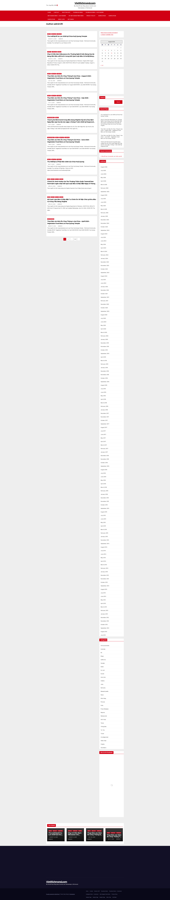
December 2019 (105, 343)
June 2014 (103, 554)
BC (101, 652)
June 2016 (103, 476)
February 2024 (104, 255)
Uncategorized (104, 737)
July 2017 (103, 431)
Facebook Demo (78, 12)
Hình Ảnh (103, 677)
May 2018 (103, 395)
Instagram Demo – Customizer (57, 15)
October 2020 (104, 307)
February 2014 (104, 568)
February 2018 (104, 406)
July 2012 (103, 635)
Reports (49, 51)
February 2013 (104, 610)
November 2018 (105, 374)
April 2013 (103, 603)
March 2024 (104, 251)
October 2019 (104, 350)
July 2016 (103, 473)
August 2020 (104, 314)
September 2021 (105, 297)
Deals (102, 666)
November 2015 (105, 501)
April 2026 (103, 181)
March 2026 (104, 184)
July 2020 (103, 318)
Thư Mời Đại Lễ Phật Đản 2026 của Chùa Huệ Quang (65, 162)
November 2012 (105, 621)
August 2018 (104, 385)
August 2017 (104, 427)
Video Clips (61, 19)
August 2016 (104, 469)
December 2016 (105, 455)
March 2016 (104, 487)
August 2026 (104, 167)
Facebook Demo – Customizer (95, 12)
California (103, 659)
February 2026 (104, 188)
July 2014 (103, 550)
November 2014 (105, 540)
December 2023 (105, 262)
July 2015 (103, 515)
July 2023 (103, 279)
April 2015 (103, 526)
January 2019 (104, 367)
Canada (103, 663)
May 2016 (103, 480)
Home (49, 12)
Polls (102, 705)
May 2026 (103, 177)
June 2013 (103, 596)
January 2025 (104, 216)
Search (102, 97)
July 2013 (103, 593)
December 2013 (105, 575)
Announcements (51, 117)
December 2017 (105, 413)
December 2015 (105, 497)
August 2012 (104, 631)
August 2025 (104, 195)
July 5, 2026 (51, 102)
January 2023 (104, 286)
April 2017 (103, 441)
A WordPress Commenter (107, 156)
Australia (103, 649)
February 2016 (104, 490)
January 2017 (104, 452)
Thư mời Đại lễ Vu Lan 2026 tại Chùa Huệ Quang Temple (67, 36)
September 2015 (105, 508)
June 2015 (103, 519)
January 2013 (104, 614)
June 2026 (103, 174)
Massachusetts (104, 691)
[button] (123, 15)
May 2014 (103, 557)
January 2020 (104, 339)
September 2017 (105, 424)
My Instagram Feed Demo (76, 15)
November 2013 (105, 578)
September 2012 (105, 628)
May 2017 (103, 438)
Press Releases (105, 709)
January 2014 (104, 571)
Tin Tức (57, 179)
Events (49, 73)
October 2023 (104, 269)
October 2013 (104, 582)
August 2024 (104, 233)
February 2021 (104, 300)
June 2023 (103, 283)
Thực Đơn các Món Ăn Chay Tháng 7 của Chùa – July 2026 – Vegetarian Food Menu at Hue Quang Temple (111, 137)
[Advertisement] (111, 82)
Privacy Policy (91, 15)
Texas (102, 723)
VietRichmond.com (85, 3)
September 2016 (105, 466)
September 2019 (105, 353)
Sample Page (102, 15)
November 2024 (105, 223)
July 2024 (103, 237)
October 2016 (104, 462)
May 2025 (103, 205)
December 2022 (105, 290)
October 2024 (104, 226)
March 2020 (104, 332)
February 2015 (104, 533)
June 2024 (103, 241)
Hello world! (119, 156)
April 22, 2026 (52, 204)
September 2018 (105, 381)
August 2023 (104, 276)
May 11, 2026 (51, 164)
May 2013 (103, 600)
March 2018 (104, 402)
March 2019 (104, 360)
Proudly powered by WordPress (53, 894)
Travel (102, 733)
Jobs (102, 684)
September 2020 (105, 311)
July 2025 (103, 198)
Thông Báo (54, 51)
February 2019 (104, 364)
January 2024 (104, 258)
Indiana (102, 680)
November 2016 (105, 459)
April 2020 (103, 329)
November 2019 (105, 346)
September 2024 (105, 230)
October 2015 (104, 505)
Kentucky (103, 687)
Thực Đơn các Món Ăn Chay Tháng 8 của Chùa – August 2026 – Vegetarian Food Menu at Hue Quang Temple (111, 130)
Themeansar (72, 894)
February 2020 (104, 336)
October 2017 (104, 420)
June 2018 (103, 392)
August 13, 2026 (52, 38)
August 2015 (104, 512)
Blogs (102, 656)
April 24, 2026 (52, 186)
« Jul (102, 65)
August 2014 (104, 547)
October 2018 (104, 378)
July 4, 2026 (51, 124)
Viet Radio (71, 19)
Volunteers (103, 747)
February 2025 (104, 212)
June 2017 (103, 434)
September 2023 (105, 272)
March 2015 (104, 529)
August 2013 (104, 589)
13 (111, 53)
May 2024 (103, 244)
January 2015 (104, 536)
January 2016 (104, 494)
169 (75, 239)
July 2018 (103, 388)
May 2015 (103, 522)
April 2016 (103, 483)
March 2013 (104, 607)
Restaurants (104, 716)
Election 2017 (66, 12)
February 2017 (104, 448)
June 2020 (103, 321)
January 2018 (104, 409)
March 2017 (104, 445)
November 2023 (105, 265)
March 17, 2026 (52, 226)
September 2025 (105, 191)
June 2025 (103, 202)
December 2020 (105, 304)
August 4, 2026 (52, 58)
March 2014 (104, 564)
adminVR (61, 38)
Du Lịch (103, 670)
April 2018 (103, 399)
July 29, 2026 (51, 80)
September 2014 (105, 543)
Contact (56, 12)
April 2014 (103, 561)
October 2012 (104, 624)
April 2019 (103, 357)
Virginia (59, 51)
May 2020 (103, 325)
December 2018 (105, 371)
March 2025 (104, 209)
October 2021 (104, 293)
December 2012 (105, 617)
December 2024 (105, 219)
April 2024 (103, 248)
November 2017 (105, 417)
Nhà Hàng (103, 698)
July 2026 (103, 170)
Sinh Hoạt (54, 73)
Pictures (103, 702)
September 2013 (105, 585)
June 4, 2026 (51, 144)
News (49, 179)
